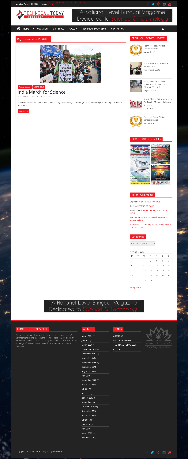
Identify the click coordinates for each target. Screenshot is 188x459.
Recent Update (25, 87)
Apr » (138, 287)
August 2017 (87, 384)
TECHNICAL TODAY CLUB (94, 28)
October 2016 (88, 406)
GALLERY (73, 28)
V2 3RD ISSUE (39, 87)
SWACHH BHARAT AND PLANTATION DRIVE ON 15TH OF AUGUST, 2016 (157, 84)
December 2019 (89, 349)
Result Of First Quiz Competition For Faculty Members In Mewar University (158, 102)
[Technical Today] (40, 11)
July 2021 (86, 340)
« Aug (132, 287)
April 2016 (86, 428)
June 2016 (86, 424)
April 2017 (86, 393)
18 (163, 270)
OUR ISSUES (58, 28)
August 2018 (87, 371)
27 (132, 280)
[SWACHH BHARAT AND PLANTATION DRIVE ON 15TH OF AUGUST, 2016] (136, 87)
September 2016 (89, 411)
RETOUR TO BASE (152, 201)
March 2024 (87, 336)
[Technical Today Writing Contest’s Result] (136, 51)
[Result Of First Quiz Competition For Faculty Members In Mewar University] (136, 105)
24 (157, 275)
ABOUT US (118, 336)
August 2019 (87, 358)
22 (144, 275)
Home (26, 28)
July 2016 (86, 420)
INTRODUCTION (40, 28)
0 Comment (48, 96)
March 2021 (87, 344)
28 (138, 280)
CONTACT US (117, 28)
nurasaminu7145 (137, 224)
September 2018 (89, 367)
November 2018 (89, 362)
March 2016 (87, 433)
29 (144, 280)
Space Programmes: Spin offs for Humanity (67, 4)
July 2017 (86, 389)
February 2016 (88, 437)
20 (132, 275)
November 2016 (89, 402)
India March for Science (42, 92)
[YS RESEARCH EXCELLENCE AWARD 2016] (136, 69)
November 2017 (89, 380)
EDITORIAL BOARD (122, 340)
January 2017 (87, 397)
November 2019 (89, 353)
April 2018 (86, 375)
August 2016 (87, 415)
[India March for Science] (70, 46)
